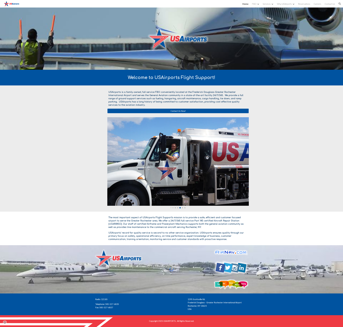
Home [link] (245, 4)
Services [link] (267, 4)
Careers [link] (317, 4)
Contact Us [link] (330, 4)
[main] (171, 77)
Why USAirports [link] (284, 4)
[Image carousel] (178, 162)
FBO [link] (254, 4)
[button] (340, 4)
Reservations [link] (304, 4)
